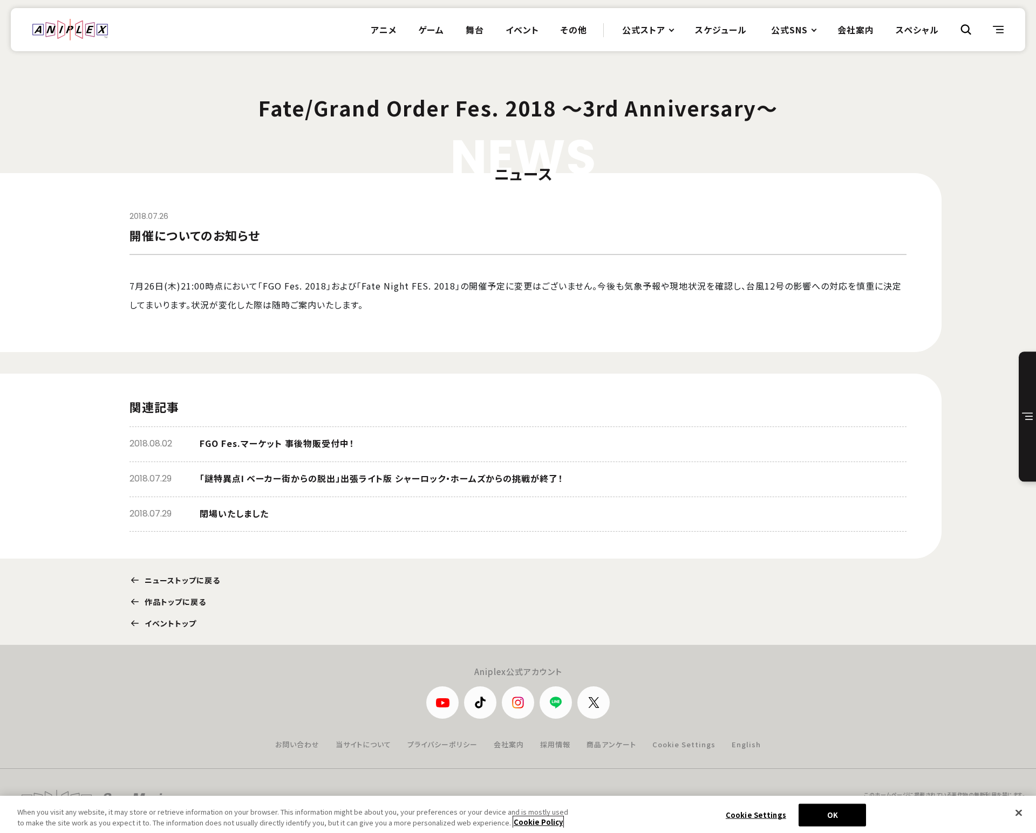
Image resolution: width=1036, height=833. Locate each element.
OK (832, 815)
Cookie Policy (538, 822)
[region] (518, 814)
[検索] (966, 29)
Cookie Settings (683, 744)
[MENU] (998, 29)
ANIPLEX (70, 29)
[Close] (1019, 813)
